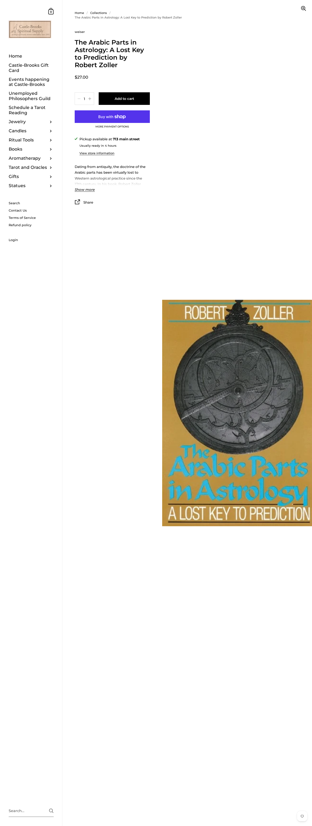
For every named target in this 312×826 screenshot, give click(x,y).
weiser (80, 32)
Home (79, 13)
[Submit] (51, 810)
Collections (98, 13)
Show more (85, 190)
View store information (96, 153)
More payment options (112, 126)
